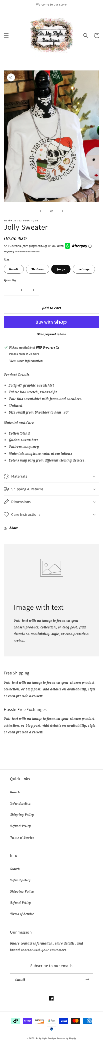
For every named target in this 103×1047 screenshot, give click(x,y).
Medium (37, 269)
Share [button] (14, 527)
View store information (26, 361)
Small (13, 269)
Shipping (9, 251)
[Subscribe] (87, 979)
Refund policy (20, 803)
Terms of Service (22, 837)
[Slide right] (62, 211)
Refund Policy (20, 826)
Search (15, 792)
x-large (84, 269)
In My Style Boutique (46, 1038)
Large (60, 269)
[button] (6, 35)
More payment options (51, 334)
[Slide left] (40, 211)
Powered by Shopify (66, 1038)
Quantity (10, 280)
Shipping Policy (22, 814)
